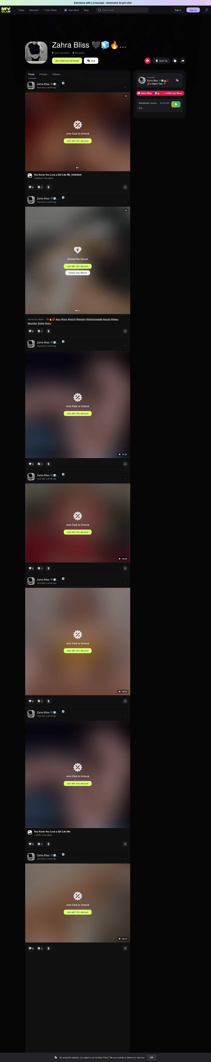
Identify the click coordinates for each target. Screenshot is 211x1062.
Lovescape (97, 2)
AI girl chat (125, 2)
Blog (86, 10)
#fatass (114, 319)
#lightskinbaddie (94, 319)
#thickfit (72, 319)
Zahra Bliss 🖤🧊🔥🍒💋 (49, 84)
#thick (64, 319)
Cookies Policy (101, 1057)
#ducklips (32, 323)
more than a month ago (46, 87)
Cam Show (51, 10)
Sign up (193, 10)
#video (41, 323)
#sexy (48, 323)
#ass (58, 319)
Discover (33, 10)
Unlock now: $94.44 (78, 272)
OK (151, 1057)
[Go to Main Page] (6, 9)
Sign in (178, 10)
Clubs (21, 10)
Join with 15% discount (77, 140)
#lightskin (81, 319)
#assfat (106, 319)
